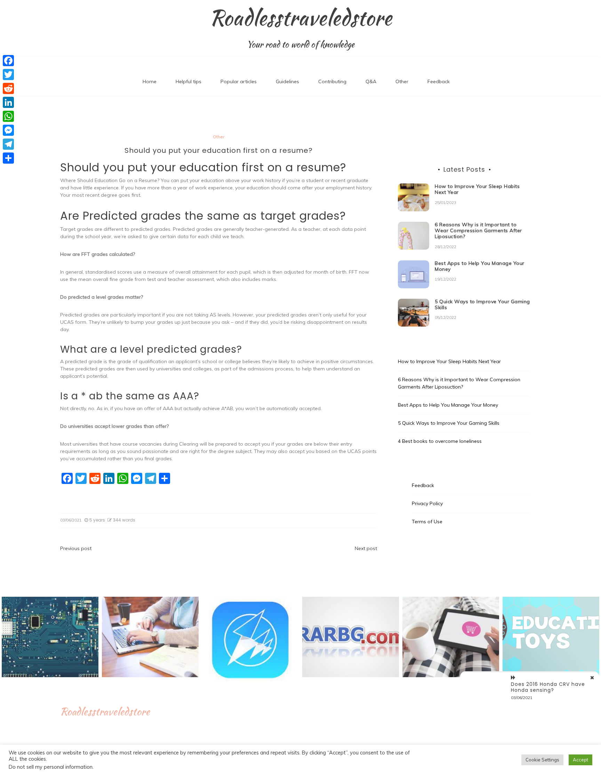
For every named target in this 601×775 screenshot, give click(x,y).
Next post (366, 548)
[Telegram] (8, 144)
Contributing (332, 81)
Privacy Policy (427, 503)
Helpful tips (188, 81)
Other (401, 81)
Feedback (438, 81)
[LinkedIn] (8, 102)
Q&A (371, 81)
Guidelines (287, 81)
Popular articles (239, 81)
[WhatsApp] (8, 116)
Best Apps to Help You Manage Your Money (479, 266)
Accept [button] (580, 759)
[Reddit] (8, 88)
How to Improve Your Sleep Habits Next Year (477, 189)
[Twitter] (8, 74)
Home (150, 81)
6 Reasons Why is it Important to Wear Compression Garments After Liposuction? (478, 230)
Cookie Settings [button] (542, 759)
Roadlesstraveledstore (300, 17)
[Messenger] (8, 130)
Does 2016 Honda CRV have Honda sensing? (548, 687)
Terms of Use (427, 521)
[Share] (8, 158)
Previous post (75, 548)
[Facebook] (8, 61)
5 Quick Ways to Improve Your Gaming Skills (482, 304)
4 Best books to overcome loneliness (440, 441)
